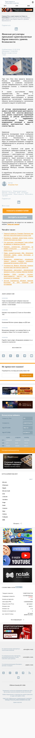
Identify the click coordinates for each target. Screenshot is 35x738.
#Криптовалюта (19, 194)
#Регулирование (7, 194)
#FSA (18, 192)
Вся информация (16, 619)
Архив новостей (17, 702)
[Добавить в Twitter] (7, 28)
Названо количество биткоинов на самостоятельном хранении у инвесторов (18, 248)
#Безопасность (7, 191)
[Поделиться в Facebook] (3, 28)
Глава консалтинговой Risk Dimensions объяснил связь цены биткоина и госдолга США (18, 255)
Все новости (16, 347)
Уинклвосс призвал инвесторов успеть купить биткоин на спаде (18, 239)
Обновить (16, 523)
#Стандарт (24, 192)
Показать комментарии (17, 211)
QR (29, 700)
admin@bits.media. (20, 696)
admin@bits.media (28, 649)
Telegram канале (13, 224)
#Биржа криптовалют (20, 191)
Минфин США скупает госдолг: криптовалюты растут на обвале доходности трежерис (18, 276)
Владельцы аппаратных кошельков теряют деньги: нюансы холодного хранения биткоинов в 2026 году (18, 261)
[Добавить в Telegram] (11, 28)
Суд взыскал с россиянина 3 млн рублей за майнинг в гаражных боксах (18, 243)
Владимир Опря (13, 185)
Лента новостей (8, 294)
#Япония (4, 192)
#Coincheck (12, 192)
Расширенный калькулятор (10, 450)
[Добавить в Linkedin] (16, 28)
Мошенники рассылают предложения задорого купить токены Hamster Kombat (18, 271)
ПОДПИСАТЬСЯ (26, 375)
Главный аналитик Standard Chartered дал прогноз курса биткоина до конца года (18, 234)
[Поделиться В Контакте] (20, 28)
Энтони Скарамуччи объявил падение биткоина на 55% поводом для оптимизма (18, 282)
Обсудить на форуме (17, 217)
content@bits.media (28, 657)
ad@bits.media (29, 665)
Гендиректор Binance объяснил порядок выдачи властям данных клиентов (18, 266)
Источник (6, 206)
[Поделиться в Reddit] (24, 28)
